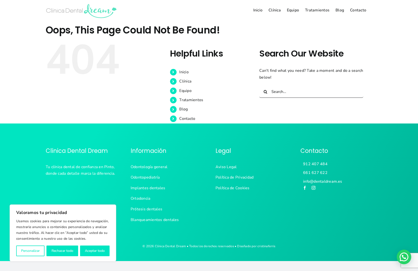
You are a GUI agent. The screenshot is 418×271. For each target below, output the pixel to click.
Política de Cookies (233, 188)
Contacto (187, 118)
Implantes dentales (148, 188)
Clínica (185, 81)
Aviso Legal (226, 167)
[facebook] (305, 188)
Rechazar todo (62, 250)
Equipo (185, 90)
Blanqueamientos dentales (155, 219)
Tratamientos (191, 100)
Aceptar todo (95, 250)
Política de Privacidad (235, 177)
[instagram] (313, 188)
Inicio (183, 72)
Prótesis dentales (146, 209)
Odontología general (149, 167)
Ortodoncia (140, 198)
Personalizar (30, 250)
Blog (183, 109)
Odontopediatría (145, 177)
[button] (404, 257)
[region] (63, 233)
